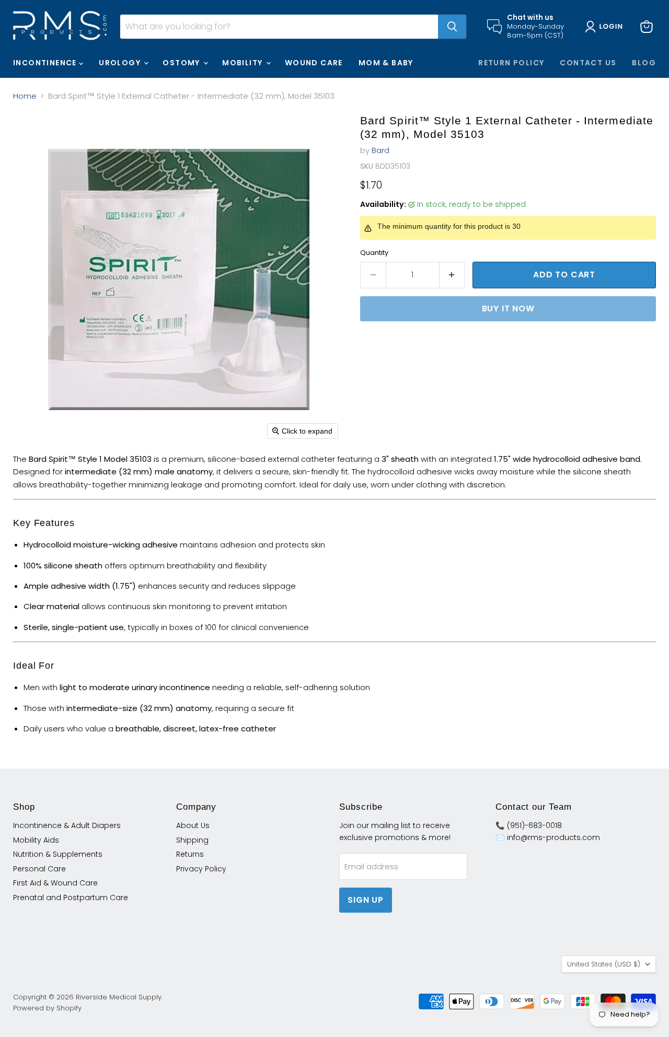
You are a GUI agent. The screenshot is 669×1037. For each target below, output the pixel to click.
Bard (380, 150)
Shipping (192, 840)
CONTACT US (588, 62)
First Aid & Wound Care (55, 883)
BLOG (644, 62)
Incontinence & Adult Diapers (67, 825)
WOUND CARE (314, 62)
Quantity (374, 253)
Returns (190, 854)
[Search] (452, 27)
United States (603, 964)
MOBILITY (243, 62)
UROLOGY (121, 62)
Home (25, 95)
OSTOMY (182, 62)
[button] (606, 26)
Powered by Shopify (47, 1008)
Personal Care (39, 869)
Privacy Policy (201, 869)
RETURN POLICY (511, 62)
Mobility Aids (36, 840)
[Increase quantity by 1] (452, 275)
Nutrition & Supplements (57, 854)
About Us (193, 825)
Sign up (366, 900)
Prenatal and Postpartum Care (70, 897)
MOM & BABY (386, 62)
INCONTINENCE (46, 62)
